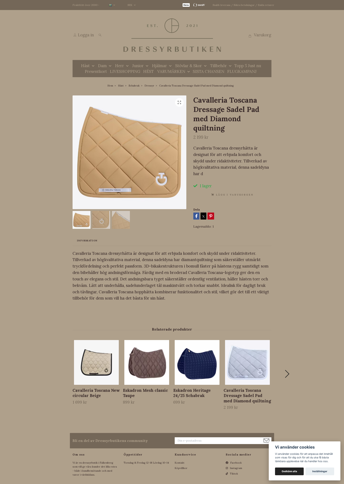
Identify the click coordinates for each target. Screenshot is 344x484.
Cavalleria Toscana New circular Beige (96, 393)
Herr (119, 65)
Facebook (236, 462)
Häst (85, 65)
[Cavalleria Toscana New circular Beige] (96, 362)
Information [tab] (87, 240)
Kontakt (179, 462)
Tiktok (233, 473)
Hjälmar (159, 65)
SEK (130, 5)
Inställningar (319, 471)
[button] (287, 374)
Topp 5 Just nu (247, 65)
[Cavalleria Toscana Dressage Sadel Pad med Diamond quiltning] (247, 362)
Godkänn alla (289, 471)
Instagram (235, 468)
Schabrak (134, 85)
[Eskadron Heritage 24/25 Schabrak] (197, 362)
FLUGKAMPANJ (242, 71)
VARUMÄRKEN (171, 71)
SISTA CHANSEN (208, 71)
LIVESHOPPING (125, 71)
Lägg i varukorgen (234, 194)
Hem (110, 85)
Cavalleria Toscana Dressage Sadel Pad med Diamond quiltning (247, 395)
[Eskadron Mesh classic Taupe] (147, 362)
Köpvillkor (181, 468)
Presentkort (96, 71)
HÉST (148, 71)
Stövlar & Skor (188, 65)
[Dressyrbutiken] (172, 35)
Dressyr (149, 85)
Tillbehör (218, 65)
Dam (102, 65)
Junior (138, 65)
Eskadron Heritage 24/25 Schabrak (192, 393)
